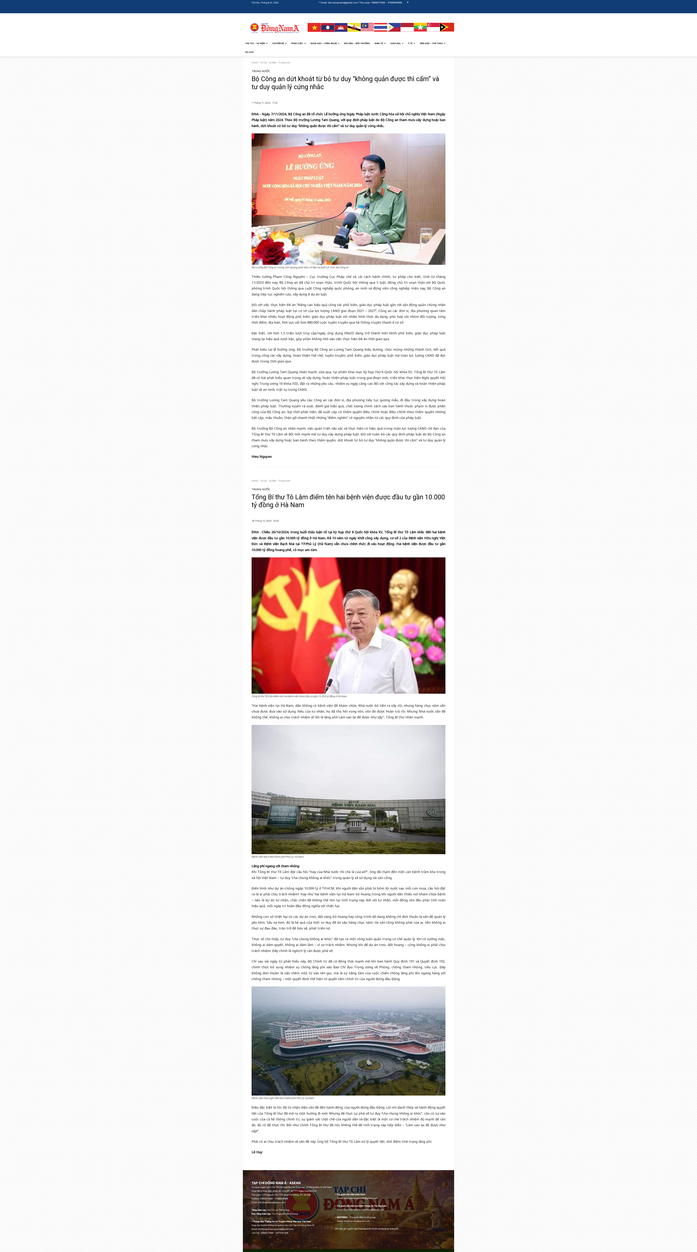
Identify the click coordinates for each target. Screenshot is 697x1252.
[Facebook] (408, 3)
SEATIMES (342, 1217)
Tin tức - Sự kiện (268, 62)
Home (255, 62)
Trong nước (284, 62)
